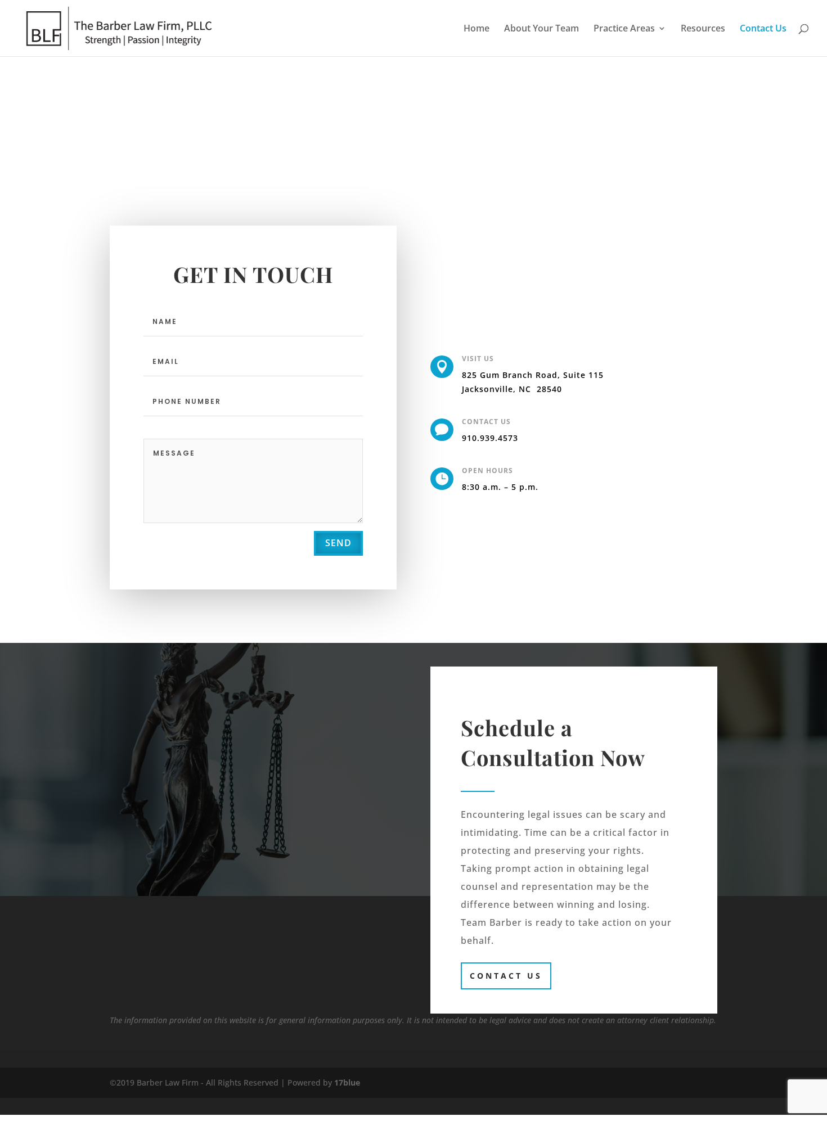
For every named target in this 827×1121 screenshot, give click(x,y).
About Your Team (541, 29)
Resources (703, 29)
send (338, 543)
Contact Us (763, 29)
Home (476, 29)
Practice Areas (624, 29)
